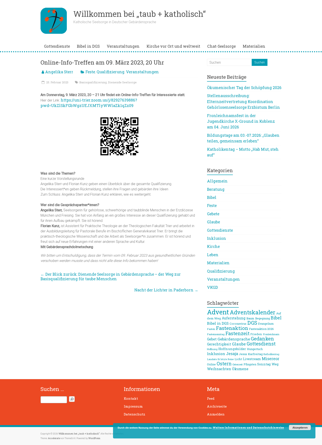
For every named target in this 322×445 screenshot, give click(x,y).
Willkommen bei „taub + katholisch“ (139, 14)
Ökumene (240, 369)
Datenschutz (134, 414)
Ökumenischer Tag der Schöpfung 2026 (244, 87)
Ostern (224, 364)
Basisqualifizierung (93, 82)
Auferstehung (234, 318)
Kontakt (131, 398)
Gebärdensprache (234, 339)
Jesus (243, 354)
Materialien (254, 46)
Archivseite (217, 406)
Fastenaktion (232, 328)
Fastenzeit (237, 333)
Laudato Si (213, 359)
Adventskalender (252, 312)
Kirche (213, 246)
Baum (250, 318)
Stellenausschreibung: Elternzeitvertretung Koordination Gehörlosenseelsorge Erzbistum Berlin (243, 101)
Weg (275, 364)
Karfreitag (255, 354)
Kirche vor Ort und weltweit (173, 46)
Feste (90, 71)
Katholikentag (271, 354)
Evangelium (266, 323)
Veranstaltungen (123, 46)
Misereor (270, 358)
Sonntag (264, 364)
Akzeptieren (300, 427)
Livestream (252, 359)
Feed (210, 398)
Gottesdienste (57, 46)
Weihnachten (219, 368)
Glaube (213, 221)
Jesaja (232, 353)
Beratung (216, 189)
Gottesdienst (261, 343)
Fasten (211, 329)
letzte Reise (227, 359)
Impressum (133, 406)
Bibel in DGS (88, 46)
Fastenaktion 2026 (261, 329)
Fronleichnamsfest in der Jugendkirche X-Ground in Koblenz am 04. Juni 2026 (241, 121)
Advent (218, 312)
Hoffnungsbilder (232, 349)
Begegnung (262, 318)
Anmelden (216, 414)
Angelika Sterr (59, 71)
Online (211, 364)
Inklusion (216, 238)
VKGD (212, 287)
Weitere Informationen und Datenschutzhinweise (248, 427)
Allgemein (217, 181)
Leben (212, 254)
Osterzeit (237, 364)
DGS (252, 322)
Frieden (256, 334)
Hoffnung (212, 349)
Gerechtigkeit (219, 344)
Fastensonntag (216, 334)
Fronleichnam (271, 334)
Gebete (213, 213)
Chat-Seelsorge (221, 46)
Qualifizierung (110, 71)
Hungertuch (255, 349)
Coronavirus (238, 323)
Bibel (211, 197)
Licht (238, 359)
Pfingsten (250, 364)
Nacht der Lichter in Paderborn (166, 290)
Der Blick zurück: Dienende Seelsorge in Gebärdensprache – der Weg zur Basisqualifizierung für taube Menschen (111, 276)
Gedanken (262, 338)
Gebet (212, 339)
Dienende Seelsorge (122, 82)
